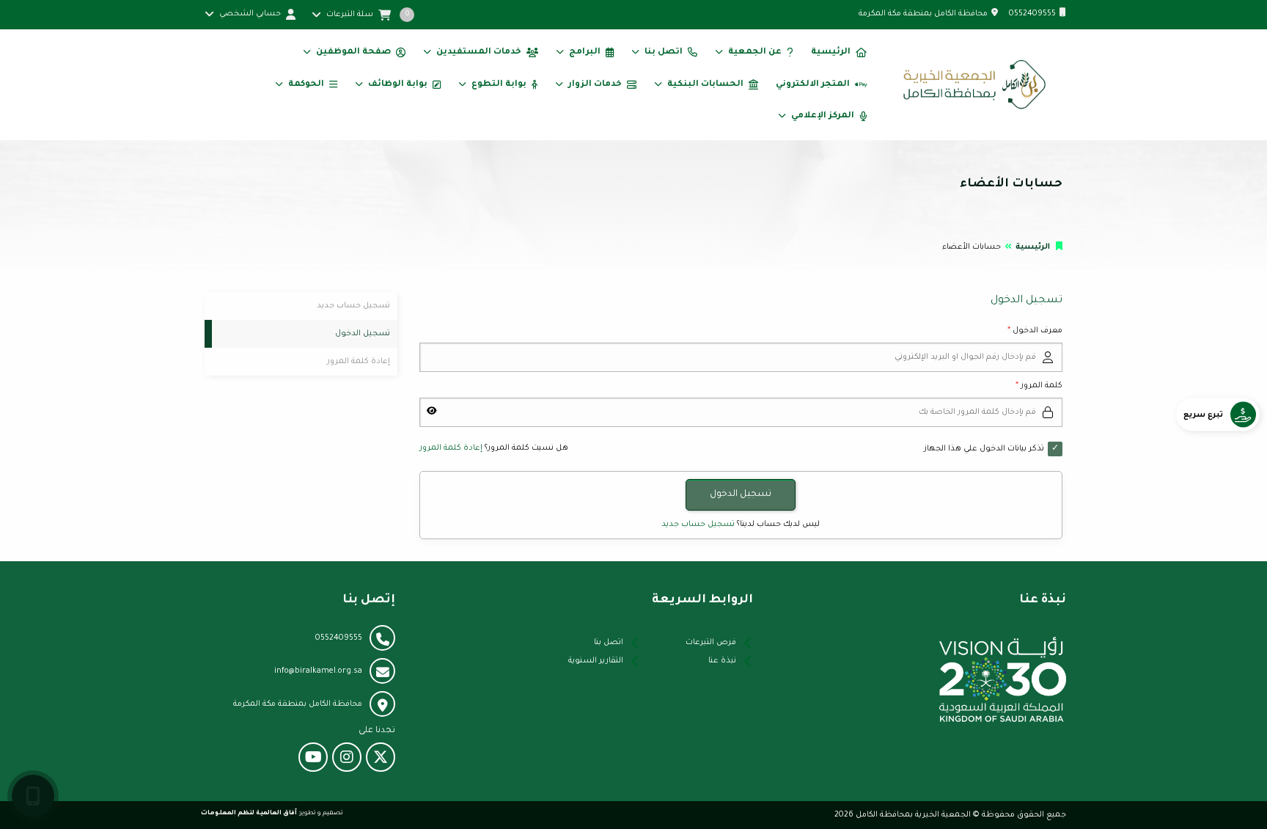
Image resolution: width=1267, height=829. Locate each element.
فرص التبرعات (711, 642)
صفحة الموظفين (353, 52)
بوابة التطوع (498, 85)
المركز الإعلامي (822, 116)
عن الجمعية (755, 52)
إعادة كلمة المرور (450, 448)
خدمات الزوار (595, 85)
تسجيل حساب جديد (698, 524)
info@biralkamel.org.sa (318, 671)
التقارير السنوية (595, 661)
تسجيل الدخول (362, 333)
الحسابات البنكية (705, 85)
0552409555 (1032, 14)
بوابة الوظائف (397, 85)
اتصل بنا (663, 52)
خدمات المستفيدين (478, 52)
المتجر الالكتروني (813, 85)
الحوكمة (306, 85)
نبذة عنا (722, 661)
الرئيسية (831, 52)
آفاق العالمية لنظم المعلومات (249, 813)
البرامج (585, 52)
